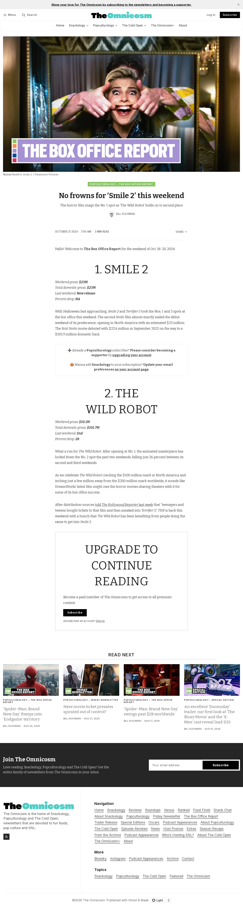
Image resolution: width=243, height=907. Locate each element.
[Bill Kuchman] (111, 214)
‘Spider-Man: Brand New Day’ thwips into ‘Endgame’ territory (22, 714)
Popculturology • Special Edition (209, 700)
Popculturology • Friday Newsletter (90, 700)
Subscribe (230, 14)
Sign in (100, 621)
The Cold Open (154, 876)
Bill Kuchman (125, 213)
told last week (124, 505)
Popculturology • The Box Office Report (121, 184)
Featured (176, 876)
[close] (238, 5)
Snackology (103, 876)
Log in (211, 14)
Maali (144, 900)
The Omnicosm (198, 876)
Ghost (132, 900)
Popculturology (127, 876)
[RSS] (6, 837)
